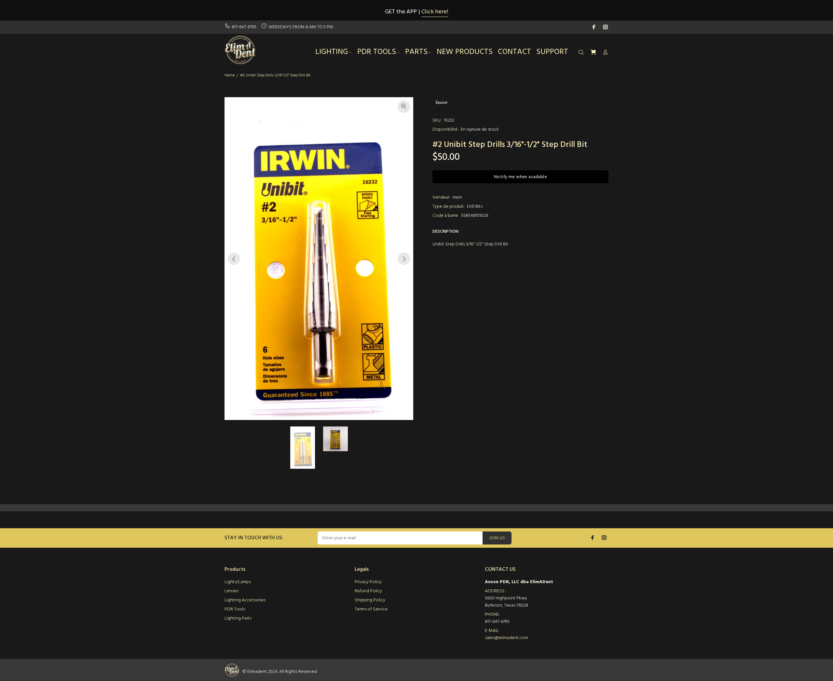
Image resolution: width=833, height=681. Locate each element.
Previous (234, 259)
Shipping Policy (370, 600)
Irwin (457, 197)
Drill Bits (475, 206)
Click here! (434, 12)
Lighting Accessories (245, 600)
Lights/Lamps (238, 582)
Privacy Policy (368, 582)
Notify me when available (520, 177)
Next (404, 259)
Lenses (232, 591)
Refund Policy (368, 591)
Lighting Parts (238, 618)
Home (230, 75)
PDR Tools (235, 609)
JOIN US (497, 538)
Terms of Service (371, 609)
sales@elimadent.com (506, 638)
